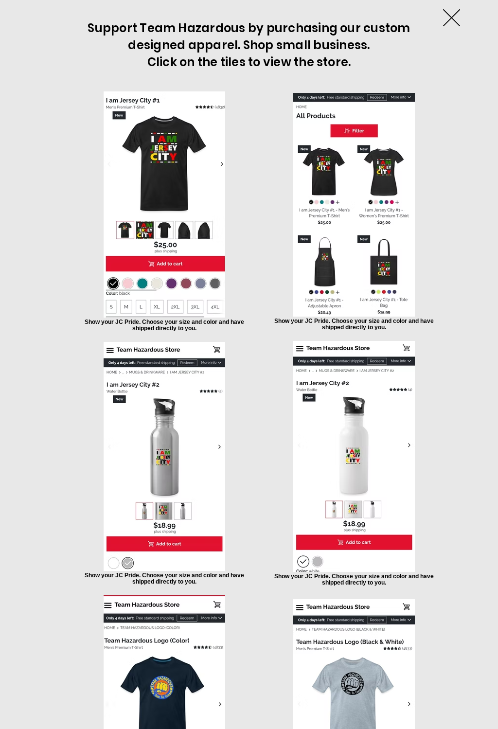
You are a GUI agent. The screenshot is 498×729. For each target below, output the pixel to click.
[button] (451, 17)
